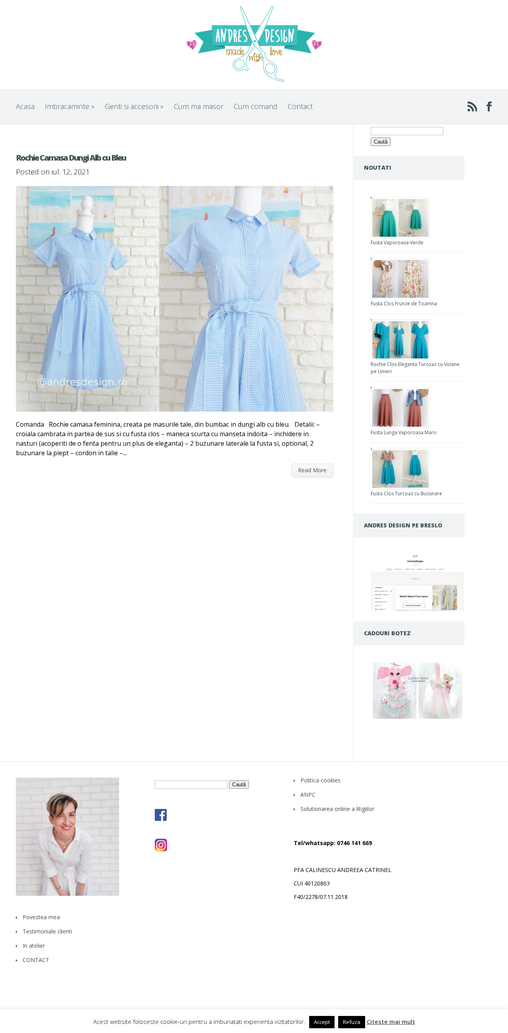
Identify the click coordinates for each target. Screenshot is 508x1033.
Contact (300, 106)
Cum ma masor (198, 106)
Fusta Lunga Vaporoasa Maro (404, 432)
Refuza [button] (351, 1021)
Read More (312, 470)
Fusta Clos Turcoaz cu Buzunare (406, 493)
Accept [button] (322, 1021)
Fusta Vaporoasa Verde (397, 242)
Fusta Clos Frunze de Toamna (404, 303)
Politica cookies (320, 780)
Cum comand (255, 106)
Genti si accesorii (134, 106)
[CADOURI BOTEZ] (417, 719)
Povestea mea (41, 917)
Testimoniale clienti (47, 931)
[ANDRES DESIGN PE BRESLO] (417, 608)
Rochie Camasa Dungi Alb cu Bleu (71, 157)
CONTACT (36, 960)
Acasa (25, 106)
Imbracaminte (69, 106)
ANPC (308, 794)
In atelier (34, 945)
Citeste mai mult (391, 1022)
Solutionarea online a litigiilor (337, 809)
